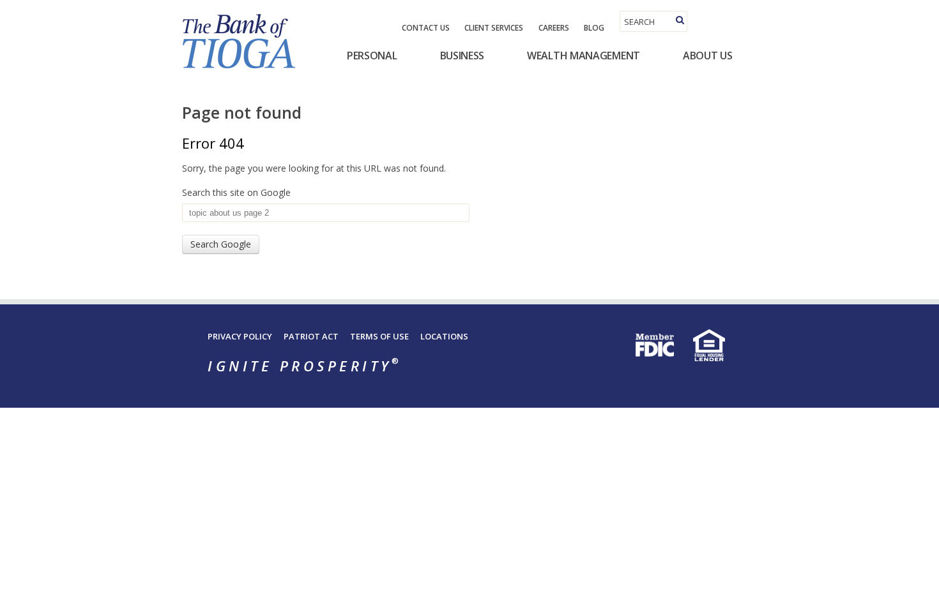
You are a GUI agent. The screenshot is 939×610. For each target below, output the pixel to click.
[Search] (680, 20)
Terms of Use (379, 336)
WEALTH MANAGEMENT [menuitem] (583, 55)
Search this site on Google (236, 192)
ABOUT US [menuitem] (708, 55)
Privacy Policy (240, 336)
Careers (553, 27)
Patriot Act (311, 336)
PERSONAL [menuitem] (372, 55)
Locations (444, 336)
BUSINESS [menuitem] (462, 55)
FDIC (655, 345)
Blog (594, 27)
